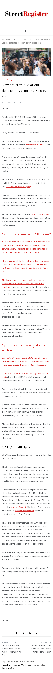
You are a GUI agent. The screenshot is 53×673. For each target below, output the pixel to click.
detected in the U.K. (35, 144)
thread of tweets (19, 507)
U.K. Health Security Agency (18, 186)
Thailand (34, 214)
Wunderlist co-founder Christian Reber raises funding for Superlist (41, 648)
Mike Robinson (21, 103)
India (41, 214)
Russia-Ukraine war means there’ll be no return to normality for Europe (11, 650)
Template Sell (8, 668)
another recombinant (24, 510)
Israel (46, 214)
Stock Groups (7, 80)
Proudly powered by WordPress (16, 665)
